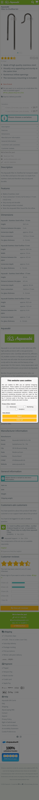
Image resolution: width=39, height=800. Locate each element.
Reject (19, 416)
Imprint (13, 404)
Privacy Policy (6, 404)
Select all (19, 420)
